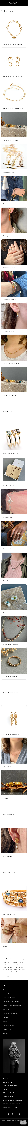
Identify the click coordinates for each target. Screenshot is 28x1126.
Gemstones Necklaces (10, 363)
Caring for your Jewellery (10, 1013)
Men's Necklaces (8, 581)
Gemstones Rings (8, 395)
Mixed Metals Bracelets (10, 693)
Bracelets (6, 204)
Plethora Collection (9, 914)
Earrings (6, 236)
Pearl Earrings (7, 856)
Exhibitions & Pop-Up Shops (11, 1001)
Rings (5, 946)
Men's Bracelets (8, 517)
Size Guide (6, 1009)
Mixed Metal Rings (9, 676)
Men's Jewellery (8, 549)
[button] (4, 3)
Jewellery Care (7, 485)
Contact (5, 1033)
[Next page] (19, 955)
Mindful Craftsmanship (10, 994)
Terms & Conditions (9, 1025)
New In (5, 798)
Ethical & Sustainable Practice (12, 1005)
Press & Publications (9, 998)
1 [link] (9, 954)
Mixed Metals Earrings (10, 734)
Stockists (6, 990)
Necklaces (6, 766)
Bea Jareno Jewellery (11, 1120)
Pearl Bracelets (8, 814)
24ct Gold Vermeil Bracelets (12, 44)
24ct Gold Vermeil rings (10, 140)
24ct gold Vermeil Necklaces (12, 108)
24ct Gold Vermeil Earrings (11, 76)
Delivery (5, 1017)
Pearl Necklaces (8, 872)
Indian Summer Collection (11, 453)
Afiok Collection (8, 172)
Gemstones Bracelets (9, 300)
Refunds (5, 1021)
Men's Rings (7, 613)
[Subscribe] (23, 977)
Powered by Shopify (21, 1120)
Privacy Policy (7, 1029)
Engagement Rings (9, 268)
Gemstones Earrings (9, 331)
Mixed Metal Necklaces (10, 645)
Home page (6, 411)
